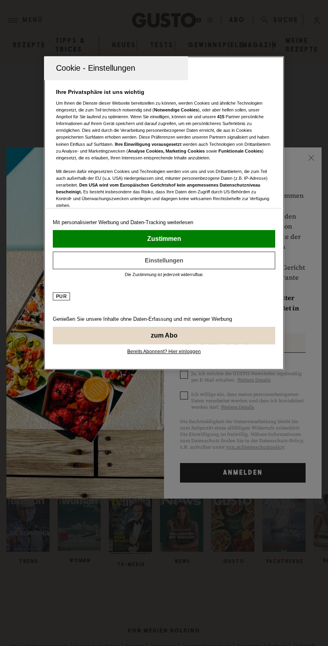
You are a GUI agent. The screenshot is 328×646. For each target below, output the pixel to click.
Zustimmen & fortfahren (164, 238)
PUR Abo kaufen (164, 335)
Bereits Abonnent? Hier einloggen (164, 351)
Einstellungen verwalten (164, 260)
